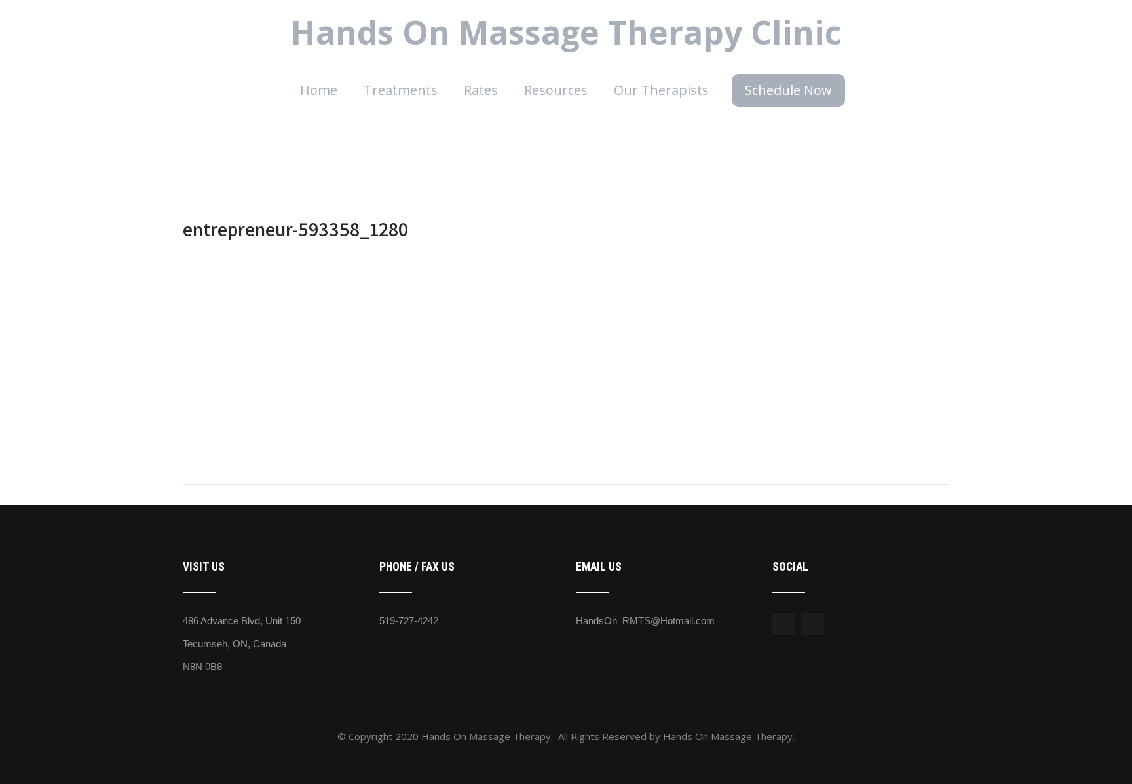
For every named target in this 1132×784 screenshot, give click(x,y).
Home (318, 90)
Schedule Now (788, 90)
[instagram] (812, 624)
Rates (481, 90)
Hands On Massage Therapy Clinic (566, 32)
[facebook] (783, 624)
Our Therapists (661, 90)
